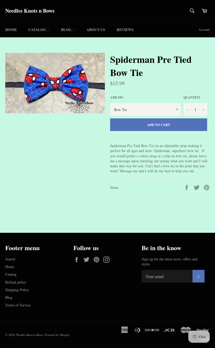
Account (204, 29)
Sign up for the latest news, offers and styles (169, 261)
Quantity (192, 97)
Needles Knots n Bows (30, 10)
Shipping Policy (17, 289)
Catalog (37, 29)
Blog (67, 29)
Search (10, 258)
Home (11, 29)
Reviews (125, 29)
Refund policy (15, 282)
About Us (96, 29)
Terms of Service (18, 304)
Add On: (117, 97)
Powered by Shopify (57, 335)
